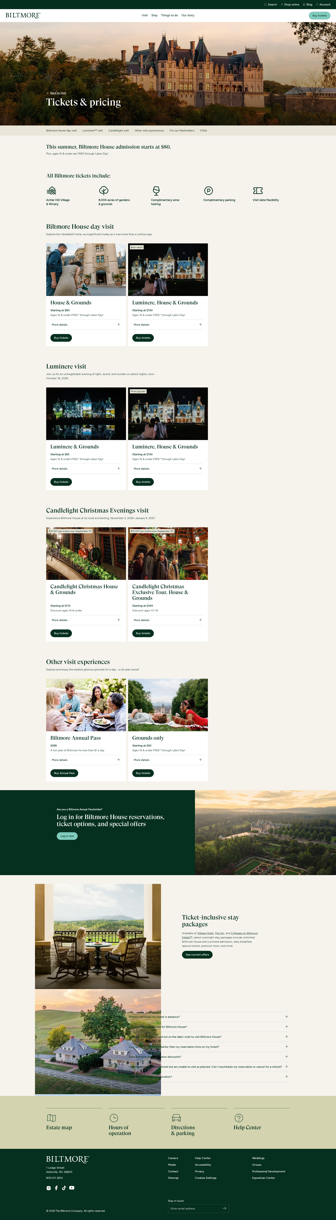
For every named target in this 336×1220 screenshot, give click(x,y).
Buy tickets (320, 15)
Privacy (199, 1171)
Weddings (258, 1158)
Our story (187, 15)
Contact (173, 1171)
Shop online (291, 4)
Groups (256, 1164)
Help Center (203, 1158)
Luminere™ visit (93, 130)
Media (172, 1164)
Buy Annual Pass (64, 773)
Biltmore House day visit (61, 130)
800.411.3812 (54, 1178)
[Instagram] (48, 1188)
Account (325, 4)
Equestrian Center (263, 1178)
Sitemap (173, 1178)
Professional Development (268, 1171)
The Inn (219, 933)
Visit (145, 15)
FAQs (203, 130)
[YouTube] (72, 1188)
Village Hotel (205, 933)
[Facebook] (56, 1188)
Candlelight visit (118, 130)
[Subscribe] (224, 1208)
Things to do (169, 15)
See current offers (197, 954)
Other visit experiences (149, 130)
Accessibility (203, 1164)
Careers (173, 1158)
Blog (309, 4)
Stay (154, 15)
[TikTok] (64, 1188)
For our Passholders (182, 130)
